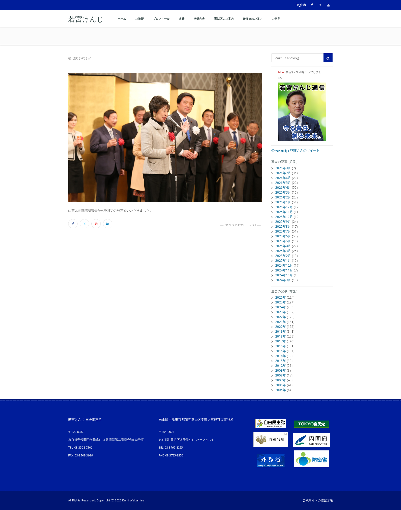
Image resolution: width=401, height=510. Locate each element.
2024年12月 (284, 265)
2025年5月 (283, 241)
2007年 (280, 380)
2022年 (280, 317)
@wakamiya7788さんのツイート (295, 150)
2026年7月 (283, 173)
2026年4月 (283, 187)
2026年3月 (283, 192)
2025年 (280, 302)
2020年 (280, 326)
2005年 (280, 390)
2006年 (280, 385)
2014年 (280, 356)
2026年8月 (283, 168)
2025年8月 (283, 226)
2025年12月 (284, 207)
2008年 (280, 375)
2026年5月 (283, 182)
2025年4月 (283, 246)
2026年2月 (283, 197)
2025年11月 (284, 212)
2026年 (280, 297)
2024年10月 (284, 275)
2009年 (280, 370)
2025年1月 (283, 260)
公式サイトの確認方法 (318, 500)
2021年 (280, 321)
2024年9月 (283, 280)
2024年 (280, 307)
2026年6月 (283, 177)
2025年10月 (284, 216)
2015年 (280, 351)
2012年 (280, 365)
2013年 (280, 360)
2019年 (280, 331)
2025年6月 (283, 236)
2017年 (280, 341)
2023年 (280, 312)
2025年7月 (283, 231)
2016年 (280, 346)
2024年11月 (284, 270)
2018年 (280, 336)
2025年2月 (283, 255)
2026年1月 (283, 202)
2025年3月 (283, 251)
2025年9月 (283, 221)
